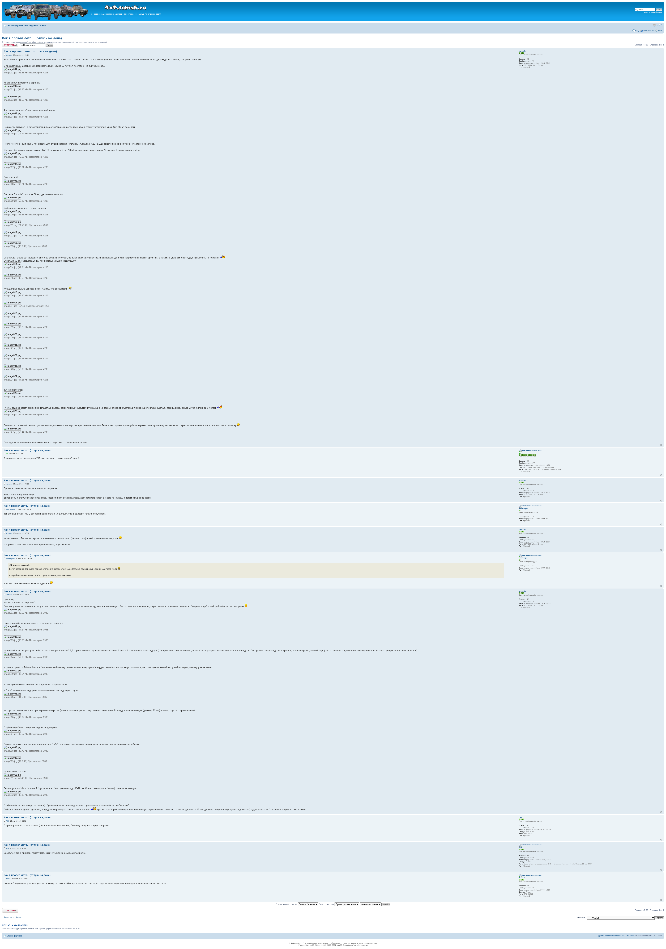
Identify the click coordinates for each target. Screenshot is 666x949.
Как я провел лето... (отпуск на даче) (32, 38)
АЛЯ (7, 848)
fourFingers (10, 509)
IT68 (7, 821)
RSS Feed (630, 936)
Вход (660, 31)
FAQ (637, 31)
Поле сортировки (327, 904)
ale (7, 454)
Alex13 (8, 879)
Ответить (6, 44)
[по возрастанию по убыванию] (375, 904)
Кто (26, 26)
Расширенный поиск (653, 12)
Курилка (34, 26)
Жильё (43, 26)
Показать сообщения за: (287, 904)
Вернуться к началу (661, 445)
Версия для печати (654, 25)
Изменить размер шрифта (659, 25)
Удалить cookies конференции (610, 936)
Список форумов (15, 26)
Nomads (9, 55)
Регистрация (648, 31)
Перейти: (581, 918)
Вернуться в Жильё (13, 917)
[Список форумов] (46, 19)
